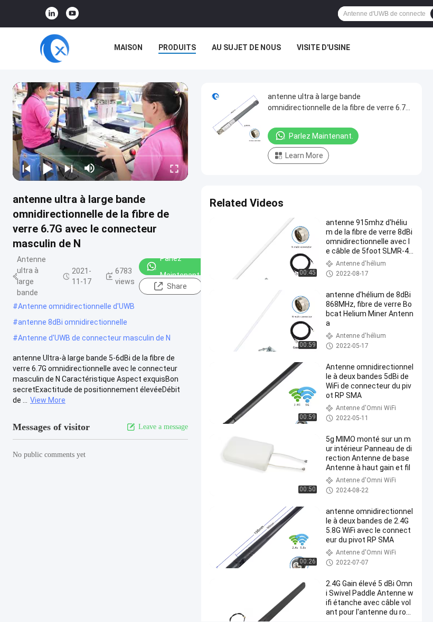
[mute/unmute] (89, 168)
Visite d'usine (323, 47)
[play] (100, 131)
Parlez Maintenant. (180, 266)
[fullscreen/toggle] (174, 168)
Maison (128, 47)
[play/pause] (47, 168)
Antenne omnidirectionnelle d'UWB (76, 306)
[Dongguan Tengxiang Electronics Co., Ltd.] (54, 48)
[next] (68, 168)
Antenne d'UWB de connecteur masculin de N (94, 338)
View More (47, 400)
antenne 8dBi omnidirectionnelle (72, 322)
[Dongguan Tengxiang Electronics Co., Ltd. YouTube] (72, 14)
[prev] (26, 168)
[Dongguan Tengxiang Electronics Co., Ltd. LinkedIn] (51, 14)
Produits (177, 47)
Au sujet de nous (246, 47)
